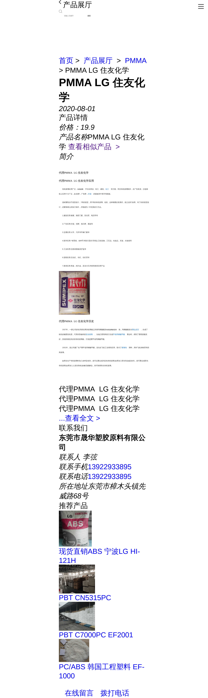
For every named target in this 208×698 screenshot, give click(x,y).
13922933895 (109, 467)
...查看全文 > (79, 418)
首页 (66, 61)
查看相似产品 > (94, 147)
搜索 (89, 16)
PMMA (135, 61)
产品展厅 (98, 61)
